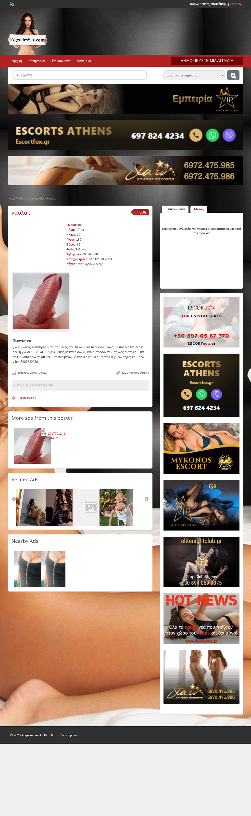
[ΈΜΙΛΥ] (118, 525)
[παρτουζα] (57, 433)
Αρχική (17, 61)
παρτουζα (52, 438)
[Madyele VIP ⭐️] (37, 525)
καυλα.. (21, 212)
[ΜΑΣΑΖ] (64, 525)
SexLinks (84, 61)
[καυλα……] (32, 463)
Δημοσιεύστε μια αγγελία (207, 61)
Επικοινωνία (61, 61)
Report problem (27, 397)
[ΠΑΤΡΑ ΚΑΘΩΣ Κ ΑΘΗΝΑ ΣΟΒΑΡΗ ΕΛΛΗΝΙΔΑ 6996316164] (32, 586)
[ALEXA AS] (91, 525)
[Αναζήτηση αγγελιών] (233, 75)
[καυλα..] (41, 301)
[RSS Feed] (12, 4)
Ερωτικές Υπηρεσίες (32, 198)
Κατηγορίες (37, 61)
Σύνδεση (235, 4)
